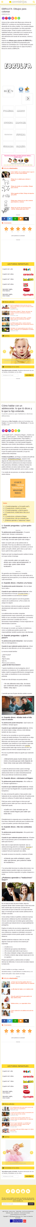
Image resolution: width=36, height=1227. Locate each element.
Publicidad (18, 1211)
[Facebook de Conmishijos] (9, 18)
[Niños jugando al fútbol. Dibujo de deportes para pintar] (6, 195)
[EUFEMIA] (20, 135)
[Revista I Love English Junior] (28, 289)
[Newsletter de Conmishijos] (15, 18)
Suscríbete (29, 375)
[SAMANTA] (20, 147)
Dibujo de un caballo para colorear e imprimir (20, 179)
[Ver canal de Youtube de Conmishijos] (12, 18)
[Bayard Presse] (16, 1221)
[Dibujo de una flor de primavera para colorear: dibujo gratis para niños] (6, 210)
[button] (4, 351)
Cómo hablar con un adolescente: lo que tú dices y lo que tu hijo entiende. (22, 172)
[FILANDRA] (8, 111)
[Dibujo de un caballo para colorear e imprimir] (6, 181)
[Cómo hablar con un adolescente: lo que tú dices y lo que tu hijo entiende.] (6, 174)
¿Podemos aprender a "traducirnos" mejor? (17, 520)
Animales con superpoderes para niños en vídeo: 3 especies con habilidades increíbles (22, 328)
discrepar (29, 847)
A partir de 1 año (8, 269)
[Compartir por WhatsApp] (18, 18)
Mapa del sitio (9, 1212)
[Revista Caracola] (28, 274)
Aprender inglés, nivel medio (8, 295)
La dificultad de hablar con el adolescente (22, 989)
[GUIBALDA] (8, 147)
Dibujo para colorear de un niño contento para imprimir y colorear (22, 201)
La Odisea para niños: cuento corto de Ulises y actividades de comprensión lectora (21, 323)
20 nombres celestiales (18, 1163)
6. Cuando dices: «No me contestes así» (17, 518)
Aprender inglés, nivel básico (8, 290)
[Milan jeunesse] (24, 1221)
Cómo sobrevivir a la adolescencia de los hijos (22, 1011)
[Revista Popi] (28, 269)
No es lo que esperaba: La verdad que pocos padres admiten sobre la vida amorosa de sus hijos (20, 1124)
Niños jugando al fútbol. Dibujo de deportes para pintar (22, 194)
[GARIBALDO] (8, 135)
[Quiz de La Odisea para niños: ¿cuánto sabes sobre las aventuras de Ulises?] (5, 319)
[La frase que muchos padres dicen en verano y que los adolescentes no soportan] (6, 984)
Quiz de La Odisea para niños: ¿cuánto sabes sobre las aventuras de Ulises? (20, 318)
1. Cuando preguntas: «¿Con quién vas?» (17, 506)
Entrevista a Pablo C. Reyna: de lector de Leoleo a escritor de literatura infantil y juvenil (21, 313)
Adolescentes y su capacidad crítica (21, 1003)
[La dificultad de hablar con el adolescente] (6, 991)
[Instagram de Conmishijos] (3, 18)
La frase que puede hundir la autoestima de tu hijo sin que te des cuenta (21, 1113)
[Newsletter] (21, 218)
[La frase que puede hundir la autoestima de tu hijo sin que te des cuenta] (5, 1114)
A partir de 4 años (8, 274)
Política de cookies (25, 1212)
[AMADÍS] (20, 111)
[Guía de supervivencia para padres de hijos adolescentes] (6, 998)
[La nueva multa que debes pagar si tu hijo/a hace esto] (5, 1130)
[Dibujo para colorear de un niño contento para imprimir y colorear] (6, 203)
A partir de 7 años (8, 279)
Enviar (31, 1204)
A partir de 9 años (8, 284)
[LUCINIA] (8, 123)
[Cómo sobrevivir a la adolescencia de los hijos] (6, 1013)
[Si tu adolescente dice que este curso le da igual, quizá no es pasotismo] (5, 1108)
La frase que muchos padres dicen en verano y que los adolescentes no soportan (22, 982)
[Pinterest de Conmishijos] (6, 18)
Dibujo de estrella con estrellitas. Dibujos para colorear (22, 186)
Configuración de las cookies (18, 1214)
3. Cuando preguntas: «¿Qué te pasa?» (16, 510)
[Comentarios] (26, 218)
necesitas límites (23, 593)
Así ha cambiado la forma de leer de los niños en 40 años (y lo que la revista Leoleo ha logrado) (21, 306)
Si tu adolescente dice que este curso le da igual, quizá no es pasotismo (21, 1108)
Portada (6, 1211)
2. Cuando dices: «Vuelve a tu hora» (15, 508)
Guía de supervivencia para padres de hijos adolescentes (21, 996)
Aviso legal (12, 1211)
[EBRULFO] (8, 91)
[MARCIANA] (20, 123)
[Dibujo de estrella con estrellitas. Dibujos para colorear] (6, 188)
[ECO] (27, 99)
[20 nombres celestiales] (18, 1152)
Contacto (16, 1212)
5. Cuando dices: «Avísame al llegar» (16, 516)
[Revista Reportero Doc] (28, 284)
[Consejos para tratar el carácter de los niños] (18, 351)
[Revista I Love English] (28, 295)
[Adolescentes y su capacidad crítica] (6, 1005)
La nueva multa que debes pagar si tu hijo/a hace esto (22, 1129)
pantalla (27, 745)
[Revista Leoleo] (28, 279)
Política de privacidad (27, 1211)
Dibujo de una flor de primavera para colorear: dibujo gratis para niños (21, 208)
